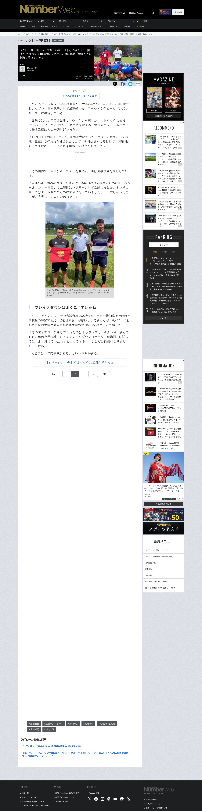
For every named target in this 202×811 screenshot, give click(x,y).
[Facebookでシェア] (123, 84)
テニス (135, 21)
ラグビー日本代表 (41, 34)
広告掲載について (153, 804)
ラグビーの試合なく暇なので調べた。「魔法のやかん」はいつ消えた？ (165, 310)
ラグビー (65, 26)
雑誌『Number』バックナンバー (68, 797)
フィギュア (78, 26)
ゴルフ (123, 21)
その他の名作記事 (163, 504)
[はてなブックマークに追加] (130, 84)
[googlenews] (122, 799)
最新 (155, 252)
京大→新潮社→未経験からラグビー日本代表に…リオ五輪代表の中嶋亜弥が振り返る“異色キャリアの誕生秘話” (166, 286)
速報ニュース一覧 (29, 797)
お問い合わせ (151, 799)
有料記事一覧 (150, 563)
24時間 (164, 252)
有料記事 (140, 26)
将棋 (33, 26)
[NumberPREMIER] (165, 12)
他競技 (127, 26)
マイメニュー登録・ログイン (157, 550)
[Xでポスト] (115, 84)
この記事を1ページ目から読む (81, 96)
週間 (173, 252)
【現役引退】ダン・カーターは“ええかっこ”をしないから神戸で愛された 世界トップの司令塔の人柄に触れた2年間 (165, 261)
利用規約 (149, 569)
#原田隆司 (88, 724)
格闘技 (22, 26)
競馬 (145, 21)
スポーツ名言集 (61, 802)
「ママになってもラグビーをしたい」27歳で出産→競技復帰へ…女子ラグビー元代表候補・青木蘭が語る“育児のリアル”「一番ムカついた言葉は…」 (166, 299)
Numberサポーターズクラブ (33, 802)
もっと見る (163, 318)
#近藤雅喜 (34, 724)
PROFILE (25, 75)
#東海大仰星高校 (106, 724)
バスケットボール (96, 26)
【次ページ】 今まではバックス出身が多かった (79, 362)
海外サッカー (88, 21)
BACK (54, 374)
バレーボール (113, 26)
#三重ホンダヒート (53, 724)
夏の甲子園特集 (26, 21)
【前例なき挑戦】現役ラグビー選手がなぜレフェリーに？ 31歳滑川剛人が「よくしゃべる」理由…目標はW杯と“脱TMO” (166, 273)
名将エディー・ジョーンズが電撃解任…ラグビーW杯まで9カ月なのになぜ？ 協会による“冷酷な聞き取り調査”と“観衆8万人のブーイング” (75, 754)
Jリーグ (75, 21)
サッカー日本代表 (108, 21)
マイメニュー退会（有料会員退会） (159, 557)
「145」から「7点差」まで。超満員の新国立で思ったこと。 (52, 746)
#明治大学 (49, 729)
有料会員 (178, 12)
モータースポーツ (48, 26)
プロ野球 (41, 21)
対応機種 (149, 575)
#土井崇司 (34, 729)
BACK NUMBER (58, 40)
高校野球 (62, 21)
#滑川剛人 (73, 724)
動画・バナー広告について (156, 808)
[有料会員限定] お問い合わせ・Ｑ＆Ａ (160, 588)
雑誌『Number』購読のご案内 (67, 793)
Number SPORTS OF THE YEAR (35, 806)
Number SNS (94, 793)
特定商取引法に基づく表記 (156, 582)
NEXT (105, 374)
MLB (52, 21)
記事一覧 (25, 793)
